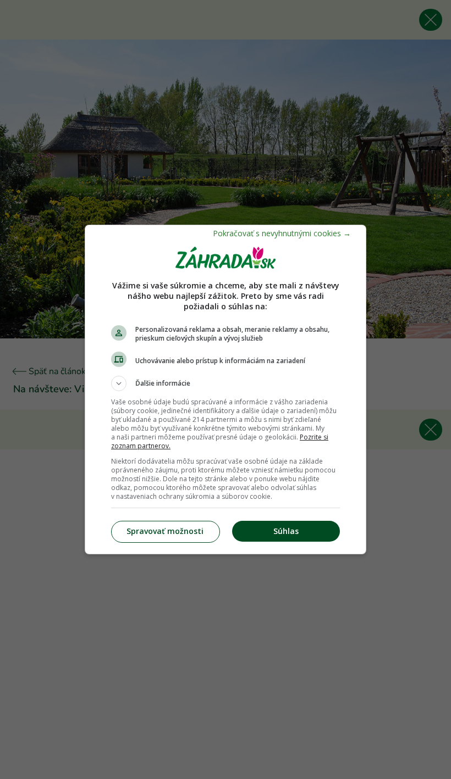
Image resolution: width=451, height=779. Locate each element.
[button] (225, 383)
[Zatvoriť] (282, 233)
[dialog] (225, 389)
